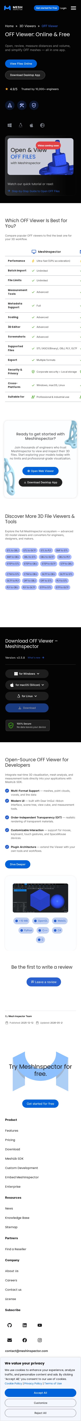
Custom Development (21, 1168)
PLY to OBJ (12, 587)
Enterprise (13, 1186)
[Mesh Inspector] (13, 8)
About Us (11, 1271)
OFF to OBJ (30, 580)
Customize (40, 1402)
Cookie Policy (13, 1383)
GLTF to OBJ (48, 574)
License (10, 1299)
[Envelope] (9, 1340)
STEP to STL (13, 563)
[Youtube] (39, 1325)
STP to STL (45, 587)
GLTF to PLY (13, 580)
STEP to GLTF (49, 563)
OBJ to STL (30, 557)
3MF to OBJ (13, 557)
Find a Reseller (15, 1249)
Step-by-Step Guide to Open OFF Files (36, 191)
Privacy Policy (33, 1383)
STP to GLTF (62, 587)
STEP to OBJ (30, 563)
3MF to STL (62, 550)
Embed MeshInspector (22, 1177)
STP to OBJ (66, 563)
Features (11, 1130)
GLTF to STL (66, 574)
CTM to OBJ (30, 574)
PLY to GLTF (29, 587)
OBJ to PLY (64, 557)
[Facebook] (24, 1340)
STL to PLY (46, 550)
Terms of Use (53, 1383)
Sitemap (11, 1227)
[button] (73, 8)
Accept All (40, 1392)
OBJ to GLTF (47, 557)
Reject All (40, 1412)
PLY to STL (62, 580)
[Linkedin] (24, 1325)
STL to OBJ (12, 550)
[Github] (9, 1325)
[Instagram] (39, 1340)
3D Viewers (27, 26)
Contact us (13, 1290)
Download (12, 1149)
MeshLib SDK (14, 1158)
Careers (11, 1280)
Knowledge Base (17, 1218)
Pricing (10, 1140)
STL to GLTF (29, 550)
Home (9, 26)
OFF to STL (46, 580)
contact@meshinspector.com (26, 1351)
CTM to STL (13, 574)
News (9, 1208)
